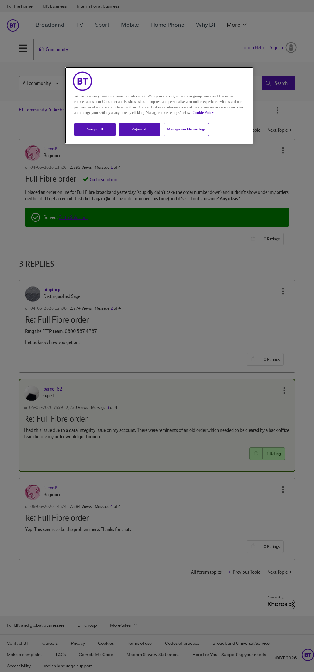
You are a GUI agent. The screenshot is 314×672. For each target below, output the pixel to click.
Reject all (139, 129)
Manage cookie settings (186, 129)
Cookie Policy (203, 113)
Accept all (94, 129)
